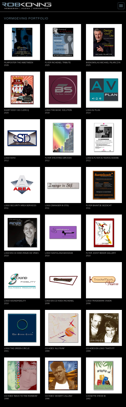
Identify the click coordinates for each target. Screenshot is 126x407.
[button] (121, 5)
